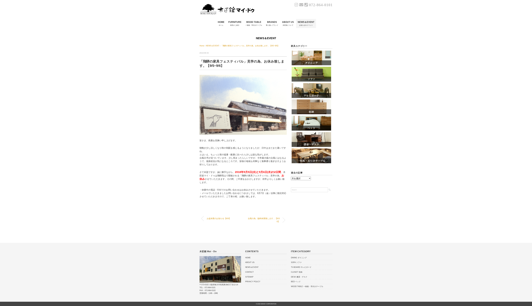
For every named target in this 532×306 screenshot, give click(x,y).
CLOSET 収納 (296, 272)
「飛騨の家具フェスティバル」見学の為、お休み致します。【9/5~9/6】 (250, 46)
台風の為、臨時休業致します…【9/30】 (264, 220)
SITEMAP (249, 277)
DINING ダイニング (299, 258)
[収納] (311, 100)
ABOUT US (250, 262)
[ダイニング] (311, 51)
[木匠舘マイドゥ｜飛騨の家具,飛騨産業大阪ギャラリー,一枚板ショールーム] (227, 4)
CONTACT (249, 272)
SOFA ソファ (296, 262)
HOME (248, 258)
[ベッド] (311, 117)
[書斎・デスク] (311, 133)
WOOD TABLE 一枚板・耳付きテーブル (307, 286)
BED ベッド (296, 282)
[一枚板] (311, 149)
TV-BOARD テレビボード (301, 267)
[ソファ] (311, 68)
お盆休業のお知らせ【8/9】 (219, 218)
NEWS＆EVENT (266, 38)
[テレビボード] (311, 84)
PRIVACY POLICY (252, 282)
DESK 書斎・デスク (299, 277)
